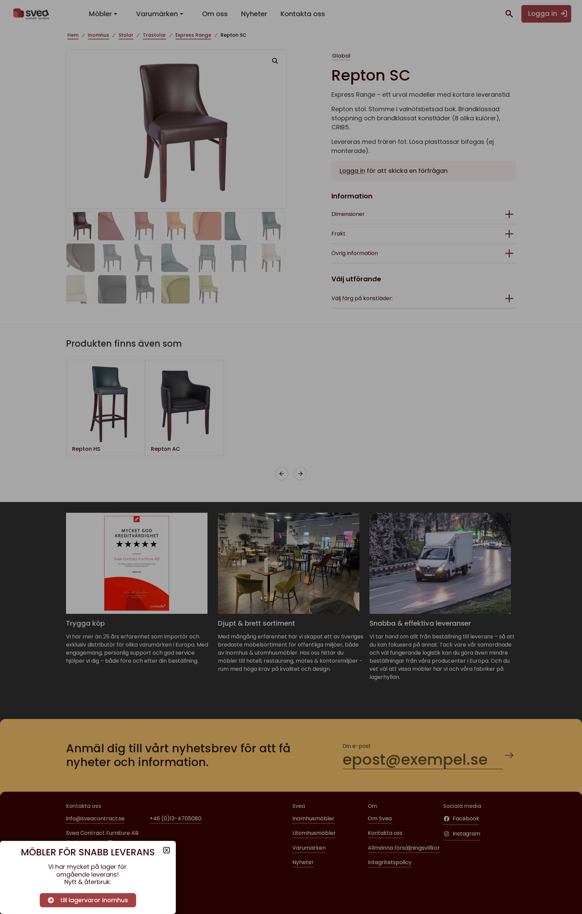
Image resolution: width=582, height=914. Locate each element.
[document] (291, 457)
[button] (166, 850)
